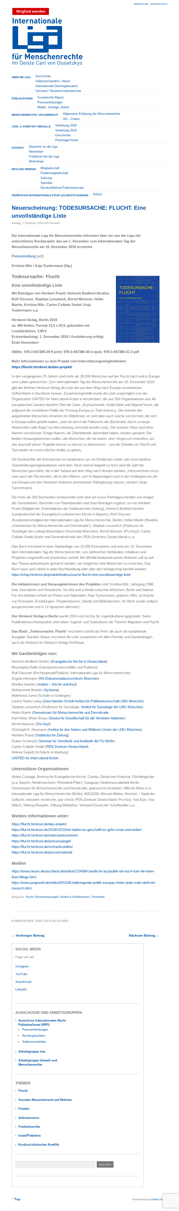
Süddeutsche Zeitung (52, 735)
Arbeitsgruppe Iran (31, 1051)
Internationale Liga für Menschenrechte (52, 44)
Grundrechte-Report (50, 97)
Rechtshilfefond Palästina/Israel (62, 187)
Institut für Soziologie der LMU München (111, 707)
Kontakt (18, 147)
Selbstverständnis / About (52, 81)
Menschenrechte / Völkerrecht (35, 114)
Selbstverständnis (34, 1041)
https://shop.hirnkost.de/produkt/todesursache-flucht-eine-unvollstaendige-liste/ (71, 575)
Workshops (36, 161)
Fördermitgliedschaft (54, 173)
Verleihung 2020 (66, 125)
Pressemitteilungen (35, 1029)
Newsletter (36, 151)
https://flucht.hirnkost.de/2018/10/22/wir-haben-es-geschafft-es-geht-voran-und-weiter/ (77, 830)
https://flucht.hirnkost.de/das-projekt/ (42, 367)
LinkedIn (21, 989)
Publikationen (22, 98)
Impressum (141, 4)
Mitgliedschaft (50, 168)
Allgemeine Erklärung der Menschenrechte (91, 114)
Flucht (29, 897)
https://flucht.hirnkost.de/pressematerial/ (42, 852)
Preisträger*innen (66, 140)
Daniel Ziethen (159, 1199)
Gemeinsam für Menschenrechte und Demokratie (71, 712)
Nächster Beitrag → (144, 935)
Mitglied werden (24, 169)
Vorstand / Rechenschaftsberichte (58, 91)
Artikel (97, 194)
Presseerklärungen (49, 102)
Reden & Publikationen (75, 897)
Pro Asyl (43, 724)
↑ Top (16, 1199)
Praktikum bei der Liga (44, 156)
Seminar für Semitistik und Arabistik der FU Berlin (76, 741)
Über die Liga (21, 77)
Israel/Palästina (29, 1135)
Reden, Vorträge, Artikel (53, 107)
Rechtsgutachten (33, 1035)
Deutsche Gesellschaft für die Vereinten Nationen (87, 718)
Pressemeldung (24, 256)
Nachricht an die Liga (43, 146)
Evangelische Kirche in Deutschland (79, 661)
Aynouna (51, 690)
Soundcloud (23, 982)
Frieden (23, 1108)
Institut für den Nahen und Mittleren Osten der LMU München (94, 730)
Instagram (22, 966)
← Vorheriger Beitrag (28, 935)
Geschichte (43, 76)
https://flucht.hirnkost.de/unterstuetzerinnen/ (45, 835)
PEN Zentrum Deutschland (66, 747)
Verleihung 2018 (66, 130)
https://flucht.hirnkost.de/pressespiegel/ (41, 841)
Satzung (46, 178)
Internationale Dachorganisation (56, 86)
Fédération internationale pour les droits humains (50, 195)
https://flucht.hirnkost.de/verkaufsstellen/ (42, 847)
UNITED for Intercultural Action (35, 758)
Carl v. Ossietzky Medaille (31, 126)
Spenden (46, 183)
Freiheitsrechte (29, 1126)
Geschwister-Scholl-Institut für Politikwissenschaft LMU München (93, 701)
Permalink (98, 897)
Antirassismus (28, 1118)
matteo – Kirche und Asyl (57, 684)
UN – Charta (71, 119)
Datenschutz (158, 4)
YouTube (21, 974)
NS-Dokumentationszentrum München (68, 678)
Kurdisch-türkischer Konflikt (38, 1144)
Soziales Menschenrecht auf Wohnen (45, 1100)
